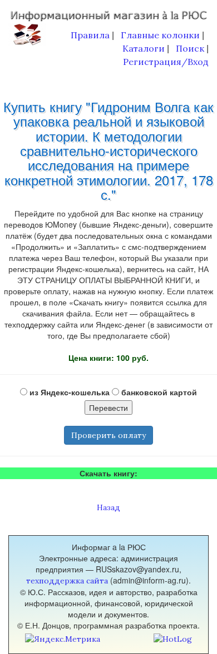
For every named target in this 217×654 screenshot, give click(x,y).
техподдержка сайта (67, 581)
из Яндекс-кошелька (68, 392)
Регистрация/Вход (166, 61)
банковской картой (158, 392)
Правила (90, 35)
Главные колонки (160, 35)
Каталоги (143, 48)
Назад (108, 507)
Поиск (190, 48)
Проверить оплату (108, 435)
